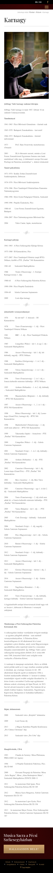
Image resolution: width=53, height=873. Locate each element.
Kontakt (41, 864)
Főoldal (32, 12)
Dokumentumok (19, 862)
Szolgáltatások (11, 864)
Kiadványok (32, 862)
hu (40, 2)
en (36, 2)
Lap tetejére (26, 867)
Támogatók (31, 864)
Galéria (22, 864)
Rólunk (38, 12)
